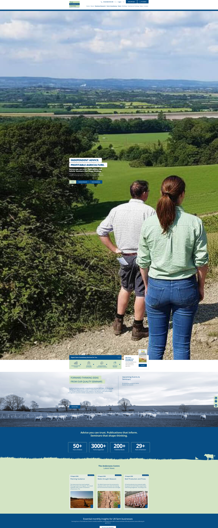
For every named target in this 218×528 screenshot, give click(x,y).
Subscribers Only (91, 497)
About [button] (92, 6)
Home (88, 6)
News (141, 6)
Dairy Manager (131, 1)
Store (119, 6)
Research (83, 204)
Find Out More (75, 429)
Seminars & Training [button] (133, 6)
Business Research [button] (100, 6)
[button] (115, 2)
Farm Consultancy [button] (112, 6)
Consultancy (96, 204)
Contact (146, 6)
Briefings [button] (124, 6)
